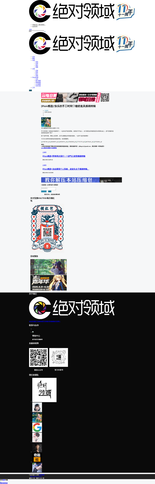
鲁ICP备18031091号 (36, 476)
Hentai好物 (35, 77)
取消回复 (44, 191)
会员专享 (34, 26)
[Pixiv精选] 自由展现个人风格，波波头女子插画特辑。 (65, 169)
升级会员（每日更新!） (39, 24)
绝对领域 (41, 474)
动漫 (33, 60)
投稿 (30, 90)
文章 (33, 68)
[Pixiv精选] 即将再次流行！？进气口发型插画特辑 (63, 156)
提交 (50, 191)
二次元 (46, 110)
